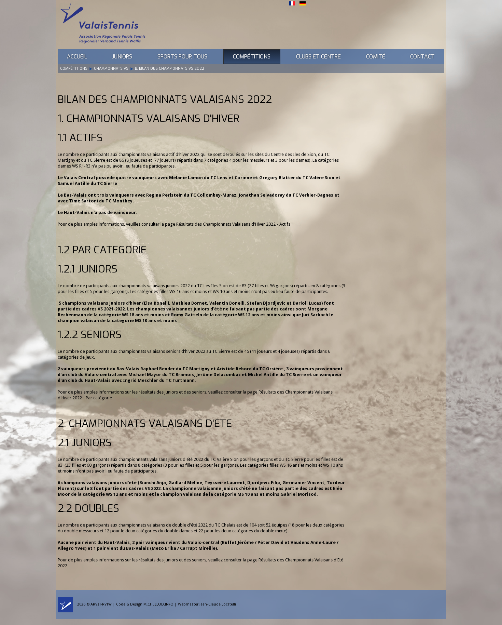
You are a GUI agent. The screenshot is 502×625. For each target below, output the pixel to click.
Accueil (77, 56)
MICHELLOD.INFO (158, 604)
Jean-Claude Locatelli (217, 604)
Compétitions (251, 56)
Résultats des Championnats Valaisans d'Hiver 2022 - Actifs (233, 224)
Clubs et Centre (318, 56)
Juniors (122, 56)
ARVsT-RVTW (101, 604)
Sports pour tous (182, 56)
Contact (422, 56)
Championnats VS (111, 68)
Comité (375, 56)
